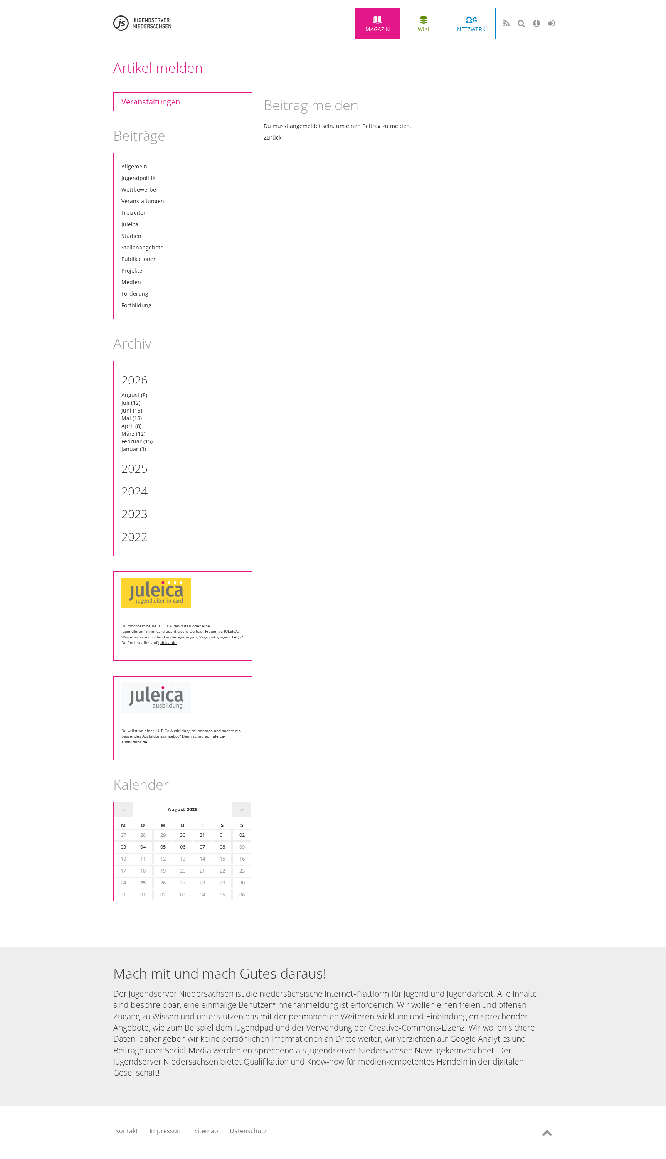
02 (242, 835)
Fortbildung (136, 305)
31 (202, 835)
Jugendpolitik (138, 178)
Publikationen (139, 259)
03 (123, 847)
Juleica (129, 224)
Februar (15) (137, 441)
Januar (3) (133, 449)
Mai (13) (131, 418)
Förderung (134, 293)
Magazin (377, 29)
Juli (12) (130, 402)
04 (143, 847)
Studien (131, 235)
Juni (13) (131, 410)
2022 (134, 536)
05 (163, 847)
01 (222, 835)
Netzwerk (471, 29)
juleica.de (167, 642)
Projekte (131, 270)
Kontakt (126, 1131)
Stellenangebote (142, 247)
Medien (131, 282)
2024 (134, 491)
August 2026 (182, 809)
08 (222, 847)
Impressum (166, 1131)
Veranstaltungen (150, 101)
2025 (134, 468)
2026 (134, 380)
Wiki (423, 29)
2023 (134, 514)
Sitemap (206, 1131)
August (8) (134, 395)
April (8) (131, 426)
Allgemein (134, 166)
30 (182, 835)
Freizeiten (134, 212)
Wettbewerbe (138, 189)
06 (182, 847)
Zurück (272, 137)
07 (202, 847)
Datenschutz (248, 1131)
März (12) (133, 433)
